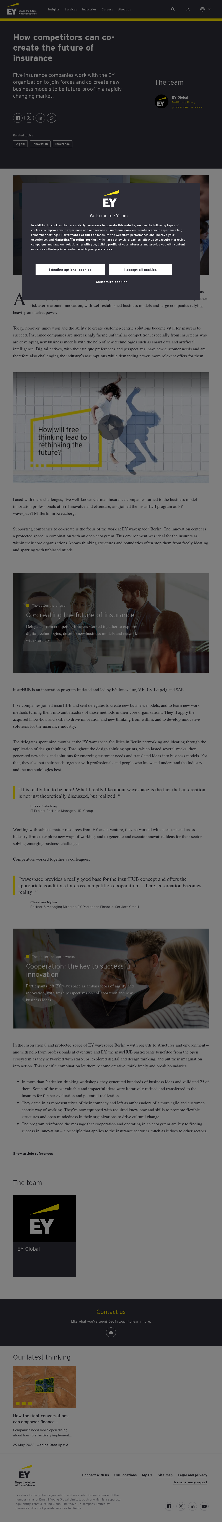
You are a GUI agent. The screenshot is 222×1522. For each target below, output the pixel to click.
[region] (111, 241)
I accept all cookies (140, 269)
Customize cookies (111, 281)
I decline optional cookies (70, 269)
